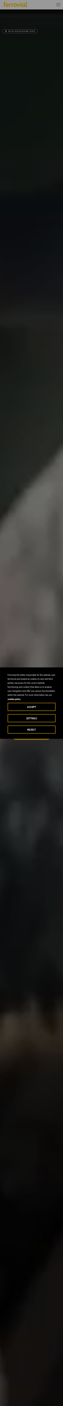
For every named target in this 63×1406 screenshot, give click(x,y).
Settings (31, 718)
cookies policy (14, 698)
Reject (31, 729)
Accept (31, 707)
